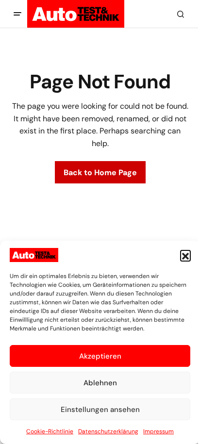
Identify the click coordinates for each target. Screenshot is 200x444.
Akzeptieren (100, 356)
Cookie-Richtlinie (49, 431)
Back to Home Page (100, 172)
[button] (185, 255)
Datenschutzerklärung (108, 431)
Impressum (158, 431)
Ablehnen (100, 383)
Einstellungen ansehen (100, 409)
